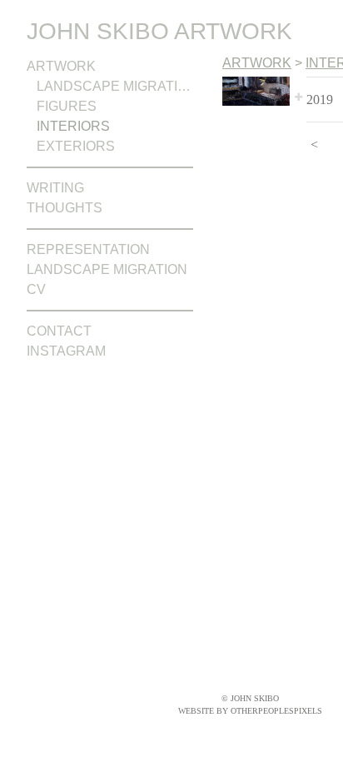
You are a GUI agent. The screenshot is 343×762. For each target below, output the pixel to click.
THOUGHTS (64, 208)
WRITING (55, 188)
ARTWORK (61, 66)
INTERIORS (73, 126)
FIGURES (67, 106)
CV (36, 289)
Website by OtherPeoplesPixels (250, 710)
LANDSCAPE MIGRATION (115, 86)
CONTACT (59, 331)
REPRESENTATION (88, 249)
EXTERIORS (76, 146)
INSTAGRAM (66, 351)
